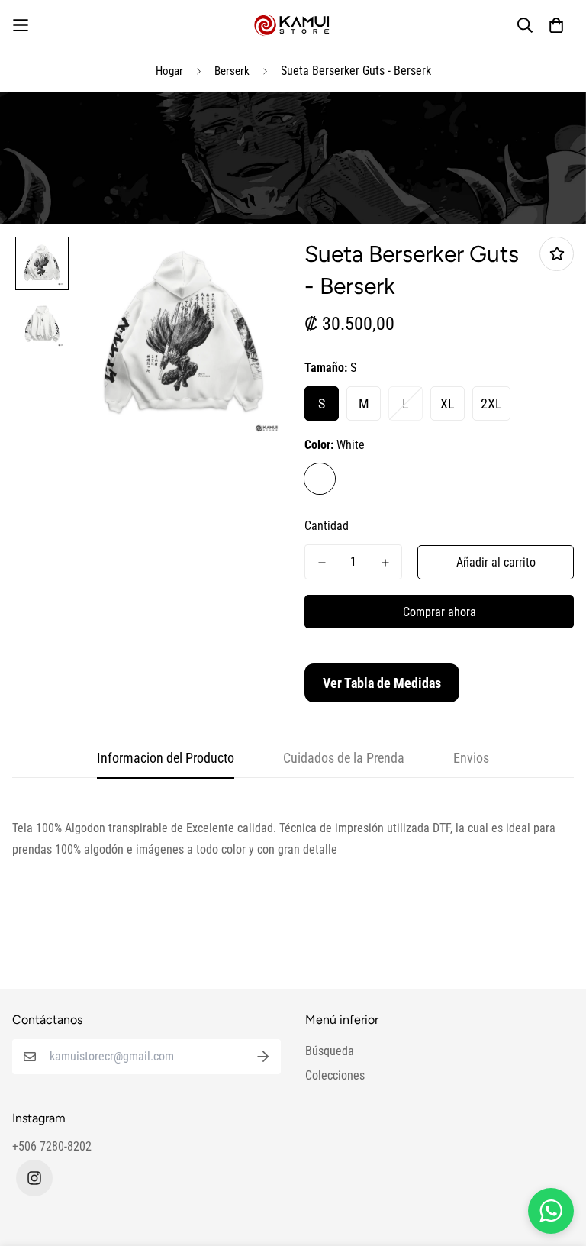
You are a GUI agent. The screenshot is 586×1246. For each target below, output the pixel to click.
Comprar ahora (439, 612)
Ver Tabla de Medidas (382, 683)
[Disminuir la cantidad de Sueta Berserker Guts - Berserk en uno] (321, 562)
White (319, 478)
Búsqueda (329, 1051)
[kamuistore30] (293, 25)
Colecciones (335, 1075)
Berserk (232, 71)
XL (447, 403)
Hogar (169, 71)
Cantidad (326, 525)
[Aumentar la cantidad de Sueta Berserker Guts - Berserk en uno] (385, 562)
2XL (491, 403)
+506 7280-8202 (52, 1146)
